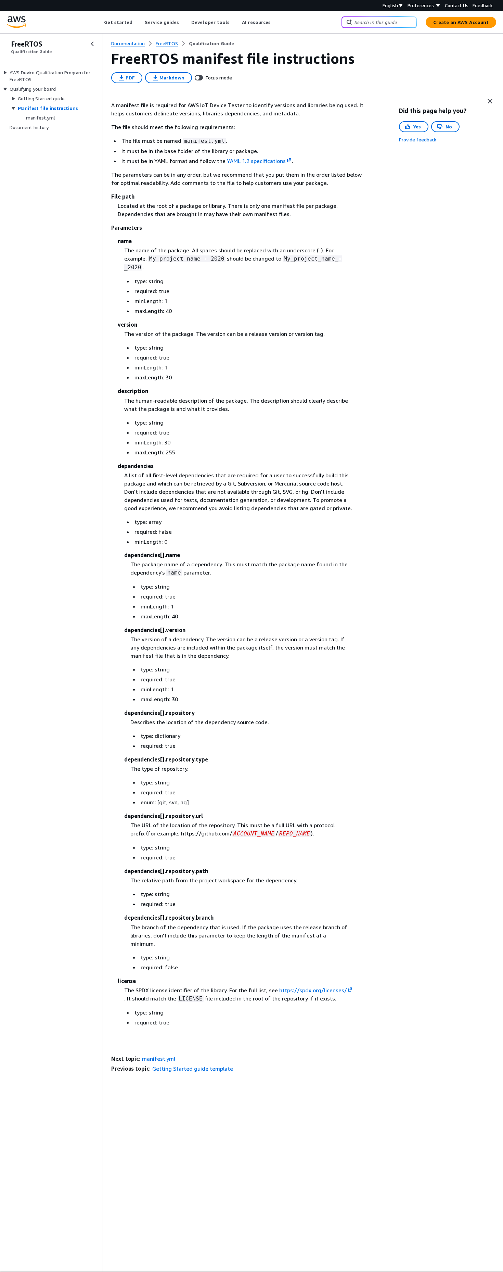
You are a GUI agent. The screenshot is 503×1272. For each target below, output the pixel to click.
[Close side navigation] (92, 43)
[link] (211, 43)
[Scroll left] (99, 22)
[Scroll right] (276, 22)
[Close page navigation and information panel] (490, 101)
